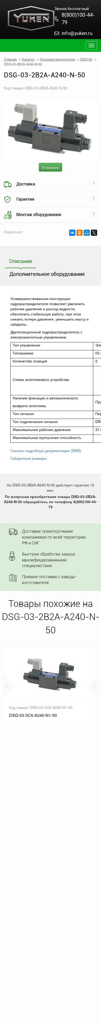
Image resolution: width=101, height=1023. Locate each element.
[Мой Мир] (87, 233)
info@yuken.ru (77, 33)
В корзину (50, 167)
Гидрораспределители (57, 59)
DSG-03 (86, 59)
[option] (50, 687)
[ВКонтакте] (72, 233)
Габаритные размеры (28, 458)
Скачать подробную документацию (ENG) (45, 450)
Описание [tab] (20, 261)
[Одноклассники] (79, 233)
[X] (94, 233)
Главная (10, 59)
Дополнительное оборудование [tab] (47, 274)
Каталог (28, 59)
